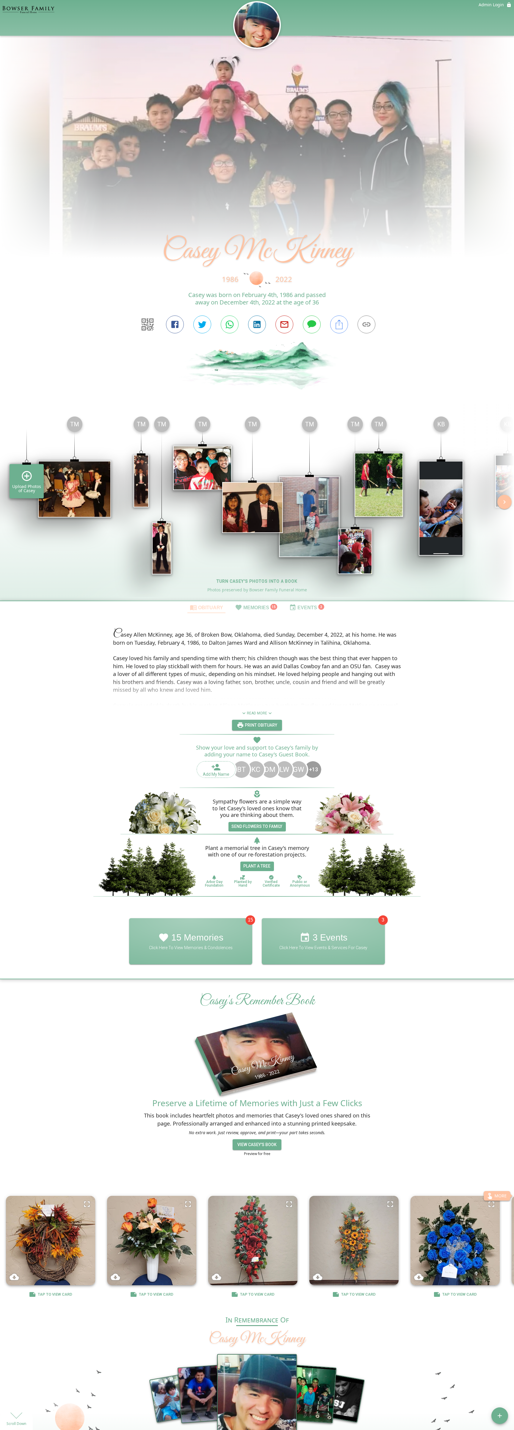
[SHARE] (339, 324)
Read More (257, 713)
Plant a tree (256, 866)
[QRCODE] (147, 324)
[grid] (257, 506)
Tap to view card (55, 1294)
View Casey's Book (257, 1144)
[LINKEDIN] (257, 324)
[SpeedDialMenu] (499, 1415)
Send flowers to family (256, 826)
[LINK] (366, 324)
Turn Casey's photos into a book (257, 581)
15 (250, 919)
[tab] (206, 607)
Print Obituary (260, 725)
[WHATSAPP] (230, 324)
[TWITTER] (202, 324)
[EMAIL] (284, 324)
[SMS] (312, 324)
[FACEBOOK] (175, 324)
